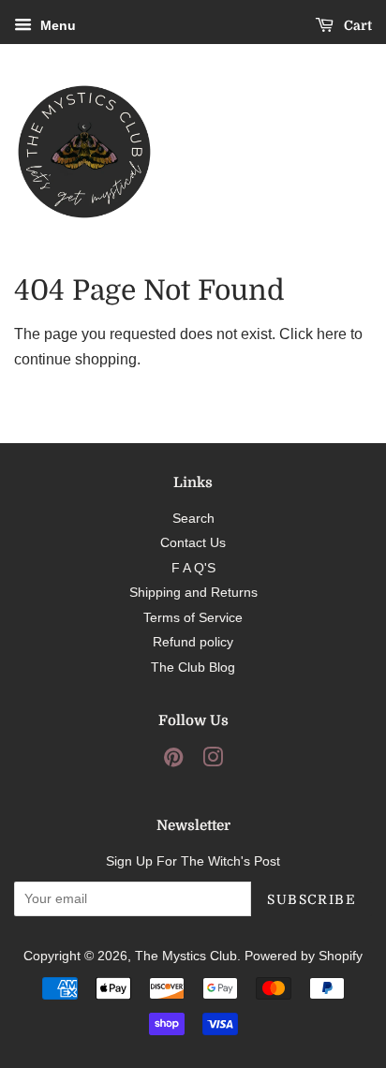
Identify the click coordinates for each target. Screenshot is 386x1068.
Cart (356, 25)
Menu (56, 25)
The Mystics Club (186, 956)
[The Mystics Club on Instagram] (212, 761)
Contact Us (193, 543)
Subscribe (311, 899)
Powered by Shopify (304, 956)
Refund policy (193, 642)
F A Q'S (193, 568)
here (332, 334)
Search (193, 519)
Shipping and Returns (193, 593)
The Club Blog (193, 667)
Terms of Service (193, 618)
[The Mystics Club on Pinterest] (173, 761)
